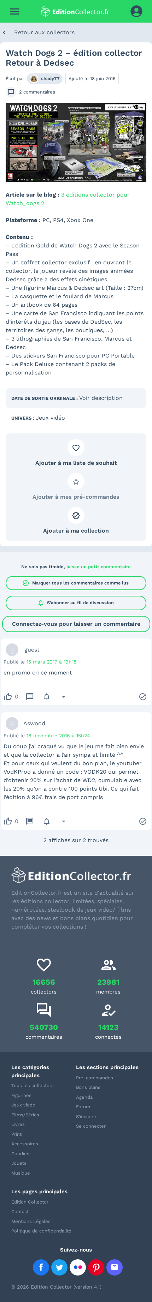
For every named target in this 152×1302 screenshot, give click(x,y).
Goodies (20, 1153)
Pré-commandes (94, 1077)
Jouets (19, 1163)
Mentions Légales (31, 1221)
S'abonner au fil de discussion (75, 602)
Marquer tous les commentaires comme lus (75, 583)
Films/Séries (25, 1114)
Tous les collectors (32, 1085)
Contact (20, 1211)
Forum (83, 1106)
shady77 (50, 78)
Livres (18, 1124)
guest (32, 649)
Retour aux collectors (44, 32)
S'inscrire (86, 1116)
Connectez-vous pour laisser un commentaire (76, 623)
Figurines (21, 1095)
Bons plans (88, 1087)
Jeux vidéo (50, 417)
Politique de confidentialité (41, 1231)
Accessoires (24, 1143)
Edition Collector (29, 1202)
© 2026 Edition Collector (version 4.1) (56, 1287)
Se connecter (91, 1126)
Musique (20, 1173)
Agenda (84, 1097)
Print (16, 1134)
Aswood (34, 723)
